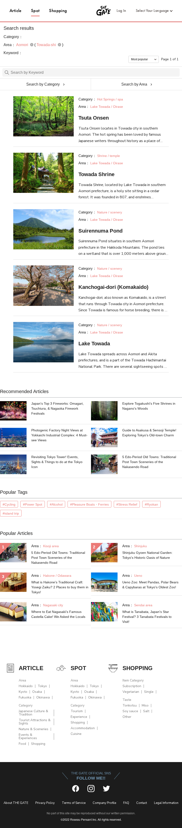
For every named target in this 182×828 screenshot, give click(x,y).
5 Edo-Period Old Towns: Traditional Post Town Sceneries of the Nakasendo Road (149, 462)
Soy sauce (130, 711)
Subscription (132, 686)
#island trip (11, 513)
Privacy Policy (45, 803)
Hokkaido (26, 686)
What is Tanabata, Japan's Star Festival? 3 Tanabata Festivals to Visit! (147, 617)
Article (15, 10)
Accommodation (83, 728)
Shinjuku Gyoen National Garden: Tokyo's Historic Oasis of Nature (147, 555)
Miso (145, 705)
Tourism (77, 711)
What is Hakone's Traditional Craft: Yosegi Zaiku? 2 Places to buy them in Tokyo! (59, 587)
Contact (141, 803)
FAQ (126, 803)
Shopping (58, 10)
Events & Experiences (28, 736)
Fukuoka (25, 697)
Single (149, 691)
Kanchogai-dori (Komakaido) (113, 287)
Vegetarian (131, 691)
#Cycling (9, 504)
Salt (146, 711)
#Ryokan (151, 504)
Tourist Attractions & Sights (34, 722)
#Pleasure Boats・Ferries (89, 504)
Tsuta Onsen (93, 118)
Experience (79, 717)
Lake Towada (94, 344)
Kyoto (23, 691)
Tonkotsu (130, 705)
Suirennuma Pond (100, 231)
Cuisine (76, 734)
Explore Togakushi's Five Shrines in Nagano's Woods (148, 406)
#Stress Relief (126, 504)
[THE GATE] (91, 10)
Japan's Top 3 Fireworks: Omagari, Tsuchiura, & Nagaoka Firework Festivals (57, 408)
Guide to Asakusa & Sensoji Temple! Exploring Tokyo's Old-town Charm (149, 432)
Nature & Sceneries (33, 729)
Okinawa (43, 697)
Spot (35, 10)
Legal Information (166, 803)
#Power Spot (32, 504)
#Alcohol (56, 504)
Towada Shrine (96, 174)
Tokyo (42, 686)
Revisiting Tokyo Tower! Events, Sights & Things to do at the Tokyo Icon (56, 462)
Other (127, 717)
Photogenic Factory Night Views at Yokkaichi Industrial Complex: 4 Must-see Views (59, 435)
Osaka (37, 691)
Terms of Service (74, 803)
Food (22, 743)
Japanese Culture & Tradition (33, 713)
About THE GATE (16, 803)
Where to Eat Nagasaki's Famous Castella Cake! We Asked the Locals (58, 614)
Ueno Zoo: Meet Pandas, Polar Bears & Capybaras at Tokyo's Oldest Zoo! (150, 584)
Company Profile (104, 803)
